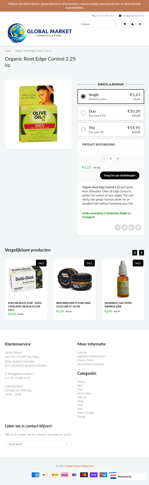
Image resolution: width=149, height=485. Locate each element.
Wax (80, 385)
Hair (79, 389)
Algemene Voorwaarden (91, 356)
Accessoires (84, 393)
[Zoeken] (115, 24)
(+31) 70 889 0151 (105, 15)
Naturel (81, 397)
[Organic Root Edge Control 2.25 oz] (38, 113)
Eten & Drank (85, 412)
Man (80, 405)
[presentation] (134, 252)
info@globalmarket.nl (133, 15)
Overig (81, 416)
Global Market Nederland (79, 466)
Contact (82, 352)
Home (8, 50)
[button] (110, 96)
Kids (79, 408)
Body (80, 401)
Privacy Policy (85, 360)
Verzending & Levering (90, 364)
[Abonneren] (66, 444)
